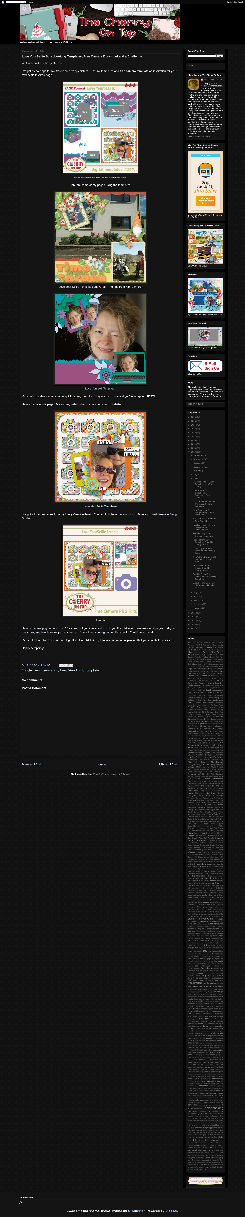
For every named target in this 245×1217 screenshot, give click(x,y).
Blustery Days (202, 669)
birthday (220, 874)
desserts (197, 914)
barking (206, 871)
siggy (190, 1118)
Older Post (169, 764)
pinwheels (214, 1071)
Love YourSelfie (79, 177)
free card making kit (216, 956)
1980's (213, 643)
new (212, 1043)
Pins (215, 798)
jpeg (212, 1019)
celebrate (210, 888)
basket (213, 871)
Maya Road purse (216, 772)
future (215, 989)
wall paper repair (214, 1162)
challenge (219, 888)
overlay (199, 1052)
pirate (221, 1071)
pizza (205, 1074)
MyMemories (192, 779)
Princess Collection (195, 805)
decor (204, 909)
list (218, 1028)
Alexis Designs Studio (203, 655)
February (198, 604)
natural (202, 1043)
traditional (220, 1145)
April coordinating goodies (202, 659)
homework (191, 1004)
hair (189, 996)
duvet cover (211, 933)
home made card (216, 1001)
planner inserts (217, 1076)
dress (216, 931)
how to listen (200, 1006)
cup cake (220, 904)
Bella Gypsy (218, 666)
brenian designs (216, 881)
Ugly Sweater (211, 845)
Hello (198, 731)
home (208, 1001)
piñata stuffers (218, 1074)
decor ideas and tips (215, 909)
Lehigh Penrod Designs (211, 748)
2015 (193, 617)
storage (205, 1128)
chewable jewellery (216, 890)
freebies (207, 986)
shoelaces (214, 1116)
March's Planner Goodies (197, 769)
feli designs (209, 945)
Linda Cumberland (200, 750)
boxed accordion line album (198, 881)
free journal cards (202, 966)
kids (189, 1024)
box (222, 878)
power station (200, 1081)
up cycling (219, 1158)
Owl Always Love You (208, 788)
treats (198, 1153)
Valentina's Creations (200, 847)
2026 (193, 417)
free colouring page (204, 959)
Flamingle (207, 714)
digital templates (215, 924)
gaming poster (193, 992)
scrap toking (202, 1105)
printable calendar (195, 1083)
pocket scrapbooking (214, 1079)
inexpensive (207, 1013)
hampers (201, 996)
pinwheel (207, 1071)
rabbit (199, 1095)
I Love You (203, 733)
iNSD (190, 1014)
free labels (215, 966)
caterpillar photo (198, 888)
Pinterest (220, 798)
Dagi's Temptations (196, 685)
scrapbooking (214, 1108)
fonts (217, 948)
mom (194, 1040)
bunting (201, 883)
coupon (206, 902)
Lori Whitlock (218, 752)
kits (205, 1024)
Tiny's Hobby (212, 840)
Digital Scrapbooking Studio (208, 692)
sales (202, 1100)
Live (212, 752)
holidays (201, 1001)
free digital (215, 959)
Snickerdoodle (209, 817)
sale (197, 1100)
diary (217, 914)
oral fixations (215, 1047)
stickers (198, 1128)
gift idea (216, 992)
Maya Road (202, 772)
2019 (193, 444)
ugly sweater (206, 1155)
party (207, 1065)
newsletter (202, 1045)
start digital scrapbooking (208, 1125)
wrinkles (204, 1169)
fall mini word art (217, 940)
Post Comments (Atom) (111, 774)
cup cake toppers (208, 907)
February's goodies (195, 714)
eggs (221, 936)
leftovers (205, 1028)
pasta (205, 1067)
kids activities (196, 1024)
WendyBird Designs (210, 852)
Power (198, 802)
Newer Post (32, 764)
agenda (217, 859)
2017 (193, 452)
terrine (201, 1140)
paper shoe (219, 1062)
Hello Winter (204, 731)
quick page (218, 1093)
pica (197, 1071)
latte (194, 1026)
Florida (214, 714)
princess (210, 1081)
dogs (194, 931)
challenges (191, 890)
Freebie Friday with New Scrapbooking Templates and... (204, 527)
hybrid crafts (213, 1009)
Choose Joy (193, 676)
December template (209, 688)
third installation (193, 1143)
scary (221, 1100)
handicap (207, 996)
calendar (208, 883)
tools (209, 1145)
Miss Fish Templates (214, 774)
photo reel (196, 1069)
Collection (201, 680)
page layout (193, 1055)
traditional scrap (216, 1148)
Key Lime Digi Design (198, 743)
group (106, 632)
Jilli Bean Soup (203, 738)
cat (209, 885)
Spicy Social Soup (194, 819)
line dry (214, 1028)
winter (206, 1167)
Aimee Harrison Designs (199, 652)
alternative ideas (209, 861)
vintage (208, 1160)
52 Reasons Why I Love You (210, 645)
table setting (219, 1130)
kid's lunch (219, 1021)
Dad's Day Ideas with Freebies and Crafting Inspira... (204, 550)
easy (189, 936)
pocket (203, 1079)
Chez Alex (219, 673)
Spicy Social (219, 817)
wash (199, 1165)
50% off (197, 645)
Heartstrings (207, 729)
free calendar (217, 954)
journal (195, 1019)
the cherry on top (213, 1140)
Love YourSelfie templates (80, 670)
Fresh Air (207, 716)
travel (213, 1150)
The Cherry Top (212, 831)
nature (208, 1043)
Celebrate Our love (194, 673)
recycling (191, 1098)
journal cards (204, 1019)
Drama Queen (207, 700)
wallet (194, 1164)
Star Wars (191, 821)
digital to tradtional (195, 926)
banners (198, 871)
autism (203, 866)
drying (204, 933)
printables (203, 1086)
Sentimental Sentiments (196, 807)
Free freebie (198, 716)
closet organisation (194, 895)
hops (200, 1004)
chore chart (213, 892)
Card (221, 671)
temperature (208, 1137)
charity (199, 890)
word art (220, 1167)
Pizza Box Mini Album (196, 800)
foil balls (212, 948)
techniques (199, 1137)
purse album (199, 1093)
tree (202, 1153)
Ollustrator (136, 1210)
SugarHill (220, 824)
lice (210, 1028)
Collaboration (192, 680)
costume (191, 902)
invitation (220, 1016)
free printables (207, 975)
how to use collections (214, 1006)
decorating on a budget (205, 911)
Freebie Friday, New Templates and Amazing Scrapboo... (205, 576)
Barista (190, 664)
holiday (220, 999)
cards (205, 886)
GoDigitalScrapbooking (205, 724)
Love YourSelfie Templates (100, 506)
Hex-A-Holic (214, 731)
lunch (221, 1028)
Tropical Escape (199, 845)
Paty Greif (210, 791)
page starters (204, 1055)
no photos (191, 1047)
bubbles (190, 883)
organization (192, 1052)
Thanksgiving (193, 828)
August (197, 471)
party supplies (198, 1067)
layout (205, 1026)
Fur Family (215, 716)
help (212, 999)
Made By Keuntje (198, 762)
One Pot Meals (213, 783)
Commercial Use (212, 680)
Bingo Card (192, 669)
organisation (218, 1050)
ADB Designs (218, 647)
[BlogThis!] (63, 665)
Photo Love (204, 795)
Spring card (206, 819)
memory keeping (217, 1031)
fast (189, 943)
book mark (209, 876)
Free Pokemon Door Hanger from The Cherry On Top (202, 567)
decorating (191, 911)
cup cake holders (194, 907)
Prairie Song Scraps (215, 802)
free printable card (211, 973)
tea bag (214, 1132)
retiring (217, 1098)
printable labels (210, 1083)
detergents (211, 914)
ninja (221, 1045)
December (198, 455)
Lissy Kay (210, 750)
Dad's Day (219, 683)
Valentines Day (198, 850)
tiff (216, 1143)
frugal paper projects (200, 989)
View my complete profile (199, 136)
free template (195, 982)
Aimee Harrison (217, 650)
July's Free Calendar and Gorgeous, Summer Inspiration (204, 503)
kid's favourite (210, 1021)
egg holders (214, 936)
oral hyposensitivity (206, 1050)
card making (217, 883)
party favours (214, 1064)
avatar (216, 866)
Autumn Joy (210, 661)
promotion (191, 1093)
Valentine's (212, 847)
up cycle (220, 1155)
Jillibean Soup (215, 738)
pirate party (192, 1074)
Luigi (221, 760)
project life (218, 1090)
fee (202, 945)
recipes (214, 1095)
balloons (191, 871)
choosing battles (202, 892)
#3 (189, 643)
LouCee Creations (214, 755)
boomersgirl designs (209, 878)
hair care (194, 996)
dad (189, 909)
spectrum (202, 1123)
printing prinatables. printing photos (210, 1088)
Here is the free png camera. (40, 628)
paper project (197, 1062)
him (216, 999)
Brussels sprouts (199, 671)
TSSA (221, 826)
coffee (212, 897)
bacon (208, 869)
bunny (196, 883)
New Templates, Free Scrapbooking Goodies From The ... (204, 512)
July (196, 474)
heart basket (199, 999)
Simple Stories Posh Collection (199, 812)
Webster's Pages (195, 852)
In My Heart (215, 733)
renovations (199, 1098)
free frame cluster (213, 963)
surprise (211, 1130)
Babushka (219, 661)
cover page (214, 902)
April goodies (218, 659)
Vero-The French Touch (213, 850)
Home (101, 764)
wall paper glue (203, 1162)
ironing (190, 1019)
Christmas (205, 676)
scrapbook (211, 1105)
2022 (193, 433)
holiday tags (192, 1001)
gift (212, 992)
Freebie (100, 620)
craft (194, 904)
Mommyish (192, 776)
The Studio (212, 835)
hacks (221, 994)
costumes (198, 902)
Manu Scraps (217, 767)
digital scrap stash (216, 916)
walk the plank (193, 1162)
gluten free (204, 994)
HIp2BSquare (207, 726)
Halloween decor (194, 729)
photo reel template (208, 1069)
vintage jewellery (217, 1160)
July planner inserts (195, 740)
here (121, 514)
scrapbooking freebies (197, 1114)
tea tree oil (211, 1135)
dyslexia (220, 933)
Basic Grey (197, 664)
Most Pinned (200, 776)
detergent (203, 914)
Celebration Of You (208, 673)
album (196, 861)
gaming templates (204, 992)
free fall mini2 (201, 963)
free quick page (201, 978)
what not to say (206, 1164)
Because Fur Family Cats (204, 666)
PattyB (190, 791)
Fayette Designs (208, 707)
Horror (196, 733)
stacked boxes (215, 1123)
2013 (193, 624)
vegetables (197, 1160)
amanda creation (204, 864)
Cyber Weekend (199, 683)
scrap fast (192, 1105)
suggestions (212, 1128)
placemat (201, 1076)
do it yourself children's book (212, 929)
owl (203, 1052)
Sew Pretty (219, 807)
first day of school (201, 948)
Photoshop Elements (195, 798)
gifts (194, 994)
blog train (200, 876)
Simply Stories (201, 814)
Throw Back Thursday (206, 838)
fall (209, 940)
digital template (202, 924)
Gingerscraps (207, 721)
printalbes (213, 1086)
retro (221, 1098)
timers (194, 1145)
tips (198, 1145)
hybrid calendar (201, 1009)
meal (201, 1031)
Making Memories (203, 767)
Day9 (192, 688)
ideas (198, 1013)
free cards (192, 959)
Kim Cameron (214, 743)
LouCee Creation (195, 755)
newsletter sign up (213, 1045)
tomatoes (204, 1145)
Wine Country (200, 854)
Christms (220, 678)
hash (216, 996)
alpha (200, 861)
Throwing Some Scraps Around (205, 839)
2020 (193, 440)
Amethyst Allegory (208, 657)
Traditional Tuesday (206, 843)
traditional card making (197, 1147)
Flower (190, 716)
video (204, 1160)
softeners (195, 1123)
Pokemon (210, 800)
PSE (217, 788)
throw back (208, 1143)
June (196, 478)
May (196, 592)
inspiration (210, 1016)
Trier (215, 843)
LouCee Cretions (195, 757)
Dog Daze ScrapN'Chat (207, 698)
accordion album (213, 857)
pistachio (200, 1074)
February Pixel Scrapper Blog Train (208, 712)
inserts (201, 1016)
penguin (211, 1067)
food (221, 948)
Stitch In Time (211, 821)
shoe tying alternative (202, 1116)
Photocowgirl (218, 796)
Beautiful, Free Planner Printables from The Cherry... (203, 484)
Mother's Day (211, 776)
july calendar (218, 1019)
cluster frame (213, 895)
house (205, 1004)
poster (190, 1081)
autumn (210, 866)
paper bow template (215, 1057)
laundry (200, 1026)
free (205, 950)
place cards (192, 1076)
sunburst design (201, 1130)
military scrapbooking (195, 1033)
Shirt (207, 810)
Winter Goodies (211, 854)
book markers (193, 878)
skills (216, 1120)
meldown (207, 1031)
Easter (215, 700)
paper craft (193, 1060)
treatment (191, 1153)
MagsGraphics (203, 765)
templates (193, 1140)
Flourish (220, 714)
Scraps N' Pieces (214, 805)
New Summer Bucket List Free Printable (204, 520)
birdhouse (212, 873)
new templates (193, 1045)
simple (195, 1118)
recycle (220, 1095)
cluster (204, 895)
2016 (193, 613)
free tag (211, 980)
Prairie (204, 802)
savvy (216, 1100)
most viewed (211, 1040)
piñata (210, 1074)
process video (202, 1090)
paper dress (204, 1060)
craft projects (201, 904)
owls (206, 1052)
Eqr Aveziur (202, 702)
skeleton (211, 1120)
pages (212, 1055)
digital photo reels (201, 916)
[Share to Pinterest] (71, 665)
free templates (209, 983)
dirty (199, 929)
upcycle (190, 1160)
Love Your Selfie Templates (75, 286)
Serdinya (210, 807)
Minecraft (192, 774)
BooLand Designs (215, 669)
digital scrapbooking (200, 918)
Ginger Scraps (210, 719)
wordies (190, 1169)
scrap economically (216, 1102)
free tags (219, 980)
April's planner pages (196, 661)
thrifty (201, 1143)
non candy (199, 1047)
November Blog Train (199, 781)
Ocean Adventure (217, 781)
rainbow (203, 1095)
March (197, 600)
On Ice (204, 783)
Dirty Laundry (193, 695)
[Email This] (60, 665)
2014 (193, 620)
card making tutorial (195, 885)
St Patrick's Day (217, 819)
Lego (200, 748)
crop (214, 904)
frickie (220, 987)
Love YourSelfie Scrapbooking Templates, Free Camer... (201, 494)
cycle (221, 907)
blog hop (191, 876)
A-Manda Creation (204, 647)
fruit (211, 989)
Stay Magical (200, 821)
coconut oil (204, 897)
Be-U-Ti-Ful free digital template (212, 664)
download (210, 931)
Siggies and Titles (216, 810)
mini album (213, 1033)
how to (209, 1004)
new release (219, 1043)
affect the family (207, 859)
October (197, 463)
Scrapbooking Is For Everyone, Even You (203, 534)
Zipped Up (202, 857)
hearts (207, 999)
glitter (198, 994)
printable (219, 1081)
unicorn (214, 1155)
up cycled (191, 1158)
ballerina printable (217, 869)
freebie (197, 986)
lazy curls (198, 1028)
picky (201, 1071)
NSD (200, 779)
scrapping (212, 1113)
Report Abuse (195, 404)
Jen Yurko (213, 736)
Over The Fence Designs (207, 786)
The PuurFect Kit (201, 835)
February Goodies (209, 709)
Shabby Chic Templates (196, 810)
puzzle (207, 1093)
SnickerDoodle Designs (196, 817)
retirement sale (209, 1098)
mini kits (217, 1036)
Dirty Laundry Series (205, 695)
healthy (190, 999)
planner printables (194, 1079)
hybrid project (199, 1011)
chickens (191, 892)
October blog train (194, 783)
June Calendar (208, 740)
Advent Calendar (204, 650)
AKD (194, 650)
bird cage (204, 873)
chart (205, 890)
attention (196, 866)
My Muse (219, 776)
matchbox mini (193, 1031)
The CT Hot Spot (206, 828)
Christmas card (200, 678)
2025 (193, 421)
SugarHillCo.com (193, 826)
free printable (207, 968)
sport (207, 1123)
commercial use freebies (206, 900)
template (218, 1137)
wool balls (213, 1167)
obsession (207, 1047)
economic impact (203, 936)
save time (209, 1100)
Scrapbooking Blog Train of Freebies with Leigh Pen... (204, 585)
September (199, 467)
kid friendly (192, 1021)
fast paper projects (197, 943)
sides (221, 1116)
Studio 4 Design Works (204, 824)
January (197, 608)
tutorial (213, 1152)
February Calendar (195, 709)
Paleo (221, 788)
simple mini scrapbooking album (211, 1118)
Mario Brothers (212, 769)
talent (194, 1132)
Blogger (171, 1210)
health (221, 996)
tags (190, 1132)
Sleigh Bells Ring (215, 814)
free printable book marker (209, 971)
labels (213, 1024)
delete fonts (219, 911)
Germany (200, 719)
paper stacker (193, 1065)
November (198, 459)
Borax (190, 671)
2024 (193, 425)
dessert (190, 914)
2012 (193, 628)
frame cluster (197, 951)
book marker (218, 876)
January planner (204, 736)
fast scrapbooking (210, 943)
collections (219, 897)
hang (213, 996)
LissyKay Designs (202, 752)
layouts (191, 1028)
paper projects (209, 1062)
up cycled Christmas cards (205, 1158)
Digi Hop (201, 690)
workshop (197, 1169)
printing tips (192, 1090)
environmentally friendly (203, 938)
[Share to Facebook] (68, 665)
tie (213, 1143)
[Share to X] (66, 665)
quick (212, 1093)
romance (191, 1100)
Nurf (208, 781)
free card (204, 956)
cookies (220, 900)
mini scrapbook (205, 1038)
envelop (190, 938)
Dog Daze (216, 695)
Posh (216, 800)
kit (202, 1023)
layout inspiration (216, 1026)
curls (217, 907)
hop (197, 1004)
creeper (209, 904)
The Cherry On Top (213, 80)
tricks (207, 1153)
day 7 (199, 909)
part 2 (202, 1064)
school (204, 1102)
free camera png (45, 670)
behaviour (191, 873)
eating (194, 936)
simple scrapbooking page (197, 1120)
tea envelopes (200, 1135)
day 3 (194, 909)
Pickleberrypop (208, 798)
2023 (193, 429)
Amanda (197, 657)
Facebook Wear (217, 705)
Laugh (196, 748)
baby (221, 866)
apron (190, 866)
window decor (198, 1167)
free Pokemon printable (203, 954)
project (210, 1090)
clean (221, 893)
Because (191, 666)
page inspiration (216, 1052)
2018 (193, 448)
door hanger (201, 931)
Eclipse (195, 702)
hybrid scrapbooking (214, 1011)
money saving (202, 1040)
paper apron (202, 1057)
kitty (209, 1024)
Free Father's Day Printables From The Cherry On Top (203, 542)
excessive (203, 940)
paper (195, 1057)
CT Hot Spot (212, 671)
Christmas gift (211, 678)
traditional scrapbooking (199, 1150)
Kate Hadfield (218, 740)
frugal (190, 989)
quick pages (192, 1095)
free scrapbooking (215, 978)
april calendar (218, 864)
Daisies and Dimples (212, 685)
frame (190, 951)
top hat (213, 1145)
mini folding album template (204, 1036)
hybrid (191, 1008)
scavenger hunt (194, 1102)
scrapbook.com (199, 1108)
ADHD (190, 650)
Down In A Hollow (196, 700)
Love (206, 757)
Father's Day (194, 707)
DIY (207, 683)
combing (191, 900)
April (196, 596)
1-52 (192, 643)
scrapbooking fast (216, 1111)
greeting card (213, 994)
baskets (220, 871)
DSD (212, 683)
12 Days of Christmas (202, 643)
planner (208, 1076)
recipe (209, 1095)
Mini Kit (201, 774)
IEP (209, 733)
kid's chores (200, 1021)
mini (205, 1033)
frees (215, 987)
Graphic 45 (196, 726)
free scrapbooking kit (197, 980)
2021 (193, 436)
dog (189, 931)
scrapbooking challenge (197, 1111)
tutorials (198, 1155)
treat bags (219, 1150)
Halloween (218, 726)
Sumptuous (209, 826)
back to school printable (196, 869)
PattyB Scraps (199, 791)
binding (198, 873)
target (208, 1132)
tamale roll (201, 1132)
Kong (207, 745)
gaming (220, 989)
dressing (198, 933)
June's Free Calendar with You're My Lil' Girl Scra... (205, 559)
